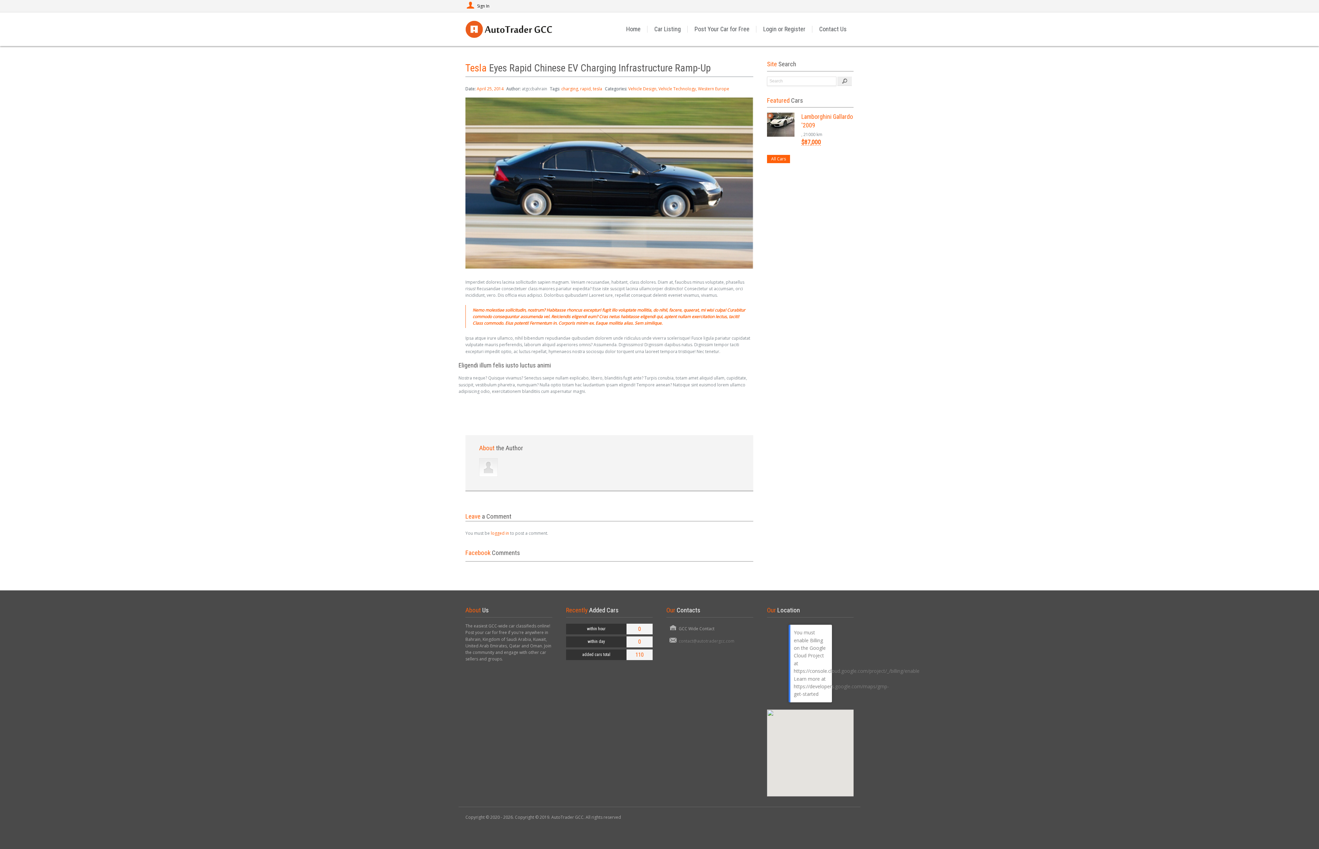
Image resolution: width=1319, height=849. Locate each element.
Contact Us (833, 29)
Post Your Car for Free (722, 29)
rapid (585, 89)
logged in (500, 533)
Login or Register (784, 29)
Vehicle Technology (677, 89)
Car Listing (667, 29)
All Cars (778, 159)
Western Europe (713, 89)
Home (633, 29)
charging (569, 89)
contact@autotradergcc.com (706, 641)
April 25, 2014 (490, 89)
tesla (597, 89)
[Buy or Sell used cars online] (508, 29)
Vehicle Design (642, 89)
